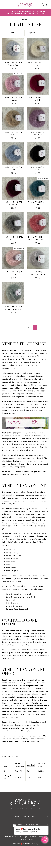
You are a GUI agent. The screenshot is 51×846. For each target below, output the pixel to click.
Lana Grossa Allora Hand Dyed (18, 594)
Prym (40, 777)
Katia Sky (9, 564)
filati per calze (19, 586)
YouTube (11, 658)
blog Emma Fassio (41, 401)
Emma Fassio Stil (12, 552)
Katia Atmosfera (12, 558)
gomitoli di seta (35, 379)
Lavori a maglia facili (21, 722)
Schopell (40, 359)
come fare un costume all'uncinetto (16, 730)
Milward (12, 365)
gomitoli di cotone (35, 376)
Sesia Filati (19, 771)
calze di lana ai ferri (27, 410)
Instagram (16, 655)
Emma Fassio (24, 350)
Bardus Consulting (31, 844)
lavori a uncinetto (9, 413)
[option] (25, 13)
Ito (46, 359)
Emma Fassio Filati (19, 765)
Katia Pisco (10, 561)
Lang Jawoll (10, 600)
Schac (20, 362)
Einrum (6, 771)
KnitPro (41, 771)
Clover (20, 365)
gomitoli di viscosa (9, 382)
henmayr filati (28, 362)
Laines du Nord (8, 359)
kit (26, 444)
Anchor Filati (6, 765)
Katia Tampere (12, 603)
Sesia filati (36, 356)
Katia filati (27, 356)
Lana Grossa (7, 362)
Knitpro (5, 365)
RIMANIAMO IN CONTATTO (25, 824)
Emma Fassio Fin (12, 549)
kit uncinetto (7, 450)
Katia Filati (31, 765)
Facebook (6, 655)
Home (24, 19)
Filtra (11, 32)
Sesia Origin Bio (12, 570)
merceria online (8, 368)
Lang (15, 362)
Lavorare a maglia (9, 455)
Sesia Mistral (11, 567)
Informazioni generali (25, 817)
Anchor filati (21, 359)
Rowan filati (31, 359)
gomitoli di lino (22, 379)
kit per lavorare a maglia (26, 447)
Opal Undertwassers (14, 606)
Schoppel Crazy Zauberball (17, 609)
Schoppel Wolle (7, 777)
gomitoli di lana (8, 379)
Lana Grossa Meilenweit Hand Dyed (20, 597)
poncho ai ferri (19, 728)
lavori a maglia (27, 404)
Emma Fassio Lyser (13, 555)
